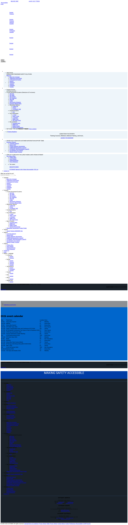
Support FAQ (10, 235)
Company (6, 177)
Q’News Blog (10, 245)
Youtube (9, 189)
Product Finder (10, 415)
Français (11, 258)
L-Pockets (12, 217)
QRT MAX (11, 194)
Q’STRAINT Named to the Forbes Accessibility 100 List (23, 169)
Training (6, 229)
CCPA (84, 523)
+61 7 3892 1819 (69, 518)
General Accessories (14, 226)
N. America (9, 255)
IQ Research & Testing (12, 182)
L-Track (11, 214)
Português (12, 269)
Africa (8, 277)
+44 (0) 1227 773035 (34, 1)
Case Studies (10, 246)
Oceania (9, 272)
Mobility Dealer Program (13, 242)
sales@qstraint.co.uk (65, 511)
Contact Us (6, 171)
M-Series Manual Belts (15, 203)
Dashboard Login (11, 417)
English (11, 256)
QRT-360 (11, 193)
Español (11, 265)
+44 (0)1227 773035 (65, 510)
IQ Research (10, 389)
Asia (8, 274)
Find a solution (32, 129)
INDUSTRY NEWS (14, 167)
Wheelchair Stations (12, 204)
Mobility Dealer (10, 408)
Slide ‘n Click (12, 215)
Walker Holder (13, 225)
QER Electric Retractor (15, 201)
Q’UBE (11, 200)
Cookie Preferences (70, 523)
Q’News (6, 243)
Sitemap (26, 523)
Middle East (10, 280)
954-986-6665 (70, 502)
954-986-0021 (59, 503)
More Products (10, 221)
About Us (9, 75)
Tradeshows (10, 386)
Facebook (9, 184)
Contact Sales (10, 418)
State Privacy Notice (52, 523)
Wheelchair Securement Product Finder (17, 228)
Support (6, 232)
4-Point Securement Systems (14, 191)
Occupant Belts (13, 222)
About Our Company (12, 179)
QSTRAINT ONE (11, 396)
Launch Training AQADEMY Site (15, 231)
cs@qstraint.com (69, 503)
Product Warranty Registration (14, 236)
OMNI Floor (12, 218)
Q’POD (11, 207)
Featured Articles (11, 248)
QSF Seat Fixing (13, 219)
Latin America (10, 266)
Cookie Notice (61, 523)
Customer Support (11, 142)
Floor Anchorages (11, 212)
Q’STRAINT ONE (13, 208)
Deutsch (11, 263)
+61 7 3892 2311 (59, 518)
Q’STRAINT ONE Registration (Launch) (16, 239)
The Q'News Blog (11, 156)
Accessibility (4, 2)
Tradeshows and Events (13, 180)
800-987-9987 (14, 1)
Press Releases (11, 249)
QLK (10, 211)
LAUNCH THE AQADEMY (67, 138)
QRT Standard (13, 197)
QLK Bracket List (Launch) (13, 241)
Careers (9, 183)
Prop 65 (88, 523)
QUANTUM (12, 205)
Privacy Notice (42, 523)
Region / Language (8, 253)
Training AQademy (11, 403)
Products (6, 190)
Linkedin (9, 186)
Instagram (9, 187)
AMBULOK (12, 224)
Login (2, 4)
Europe (8, 259)
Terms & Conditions (33, 523)
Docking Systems (11, 210)
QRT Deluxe (12, 196)
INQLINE (11, 198)
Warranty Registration (12, 407)
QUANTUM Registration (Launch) (15, 238)
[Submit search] (15, 175)
